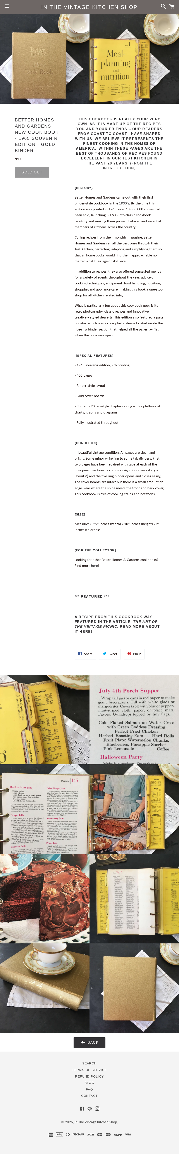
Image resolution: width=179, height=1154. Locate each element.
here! (85, 631)
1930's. (124, 203)
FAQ (89, 1089)
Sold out (32, 172)
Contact (89, 1095)
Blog (90, 1083)
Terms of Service (89, 1070)
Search (89, 1063)
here (94, 566)
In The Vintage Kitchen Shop (89, 7)
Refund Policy (89, 1076)
